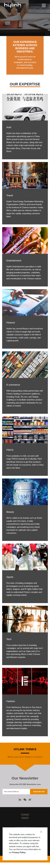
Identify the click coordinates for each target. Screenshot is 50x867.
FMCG (9, 450)
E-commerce (13, 384)
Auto (8, 127)
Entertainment (13, 260)
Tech (8, 639)
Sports (9, 577)
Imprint (25, 818)
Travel (9, 195)
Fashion (10, 701)
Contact (25, 814)
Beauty (10, 512)
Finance (10, 322)
